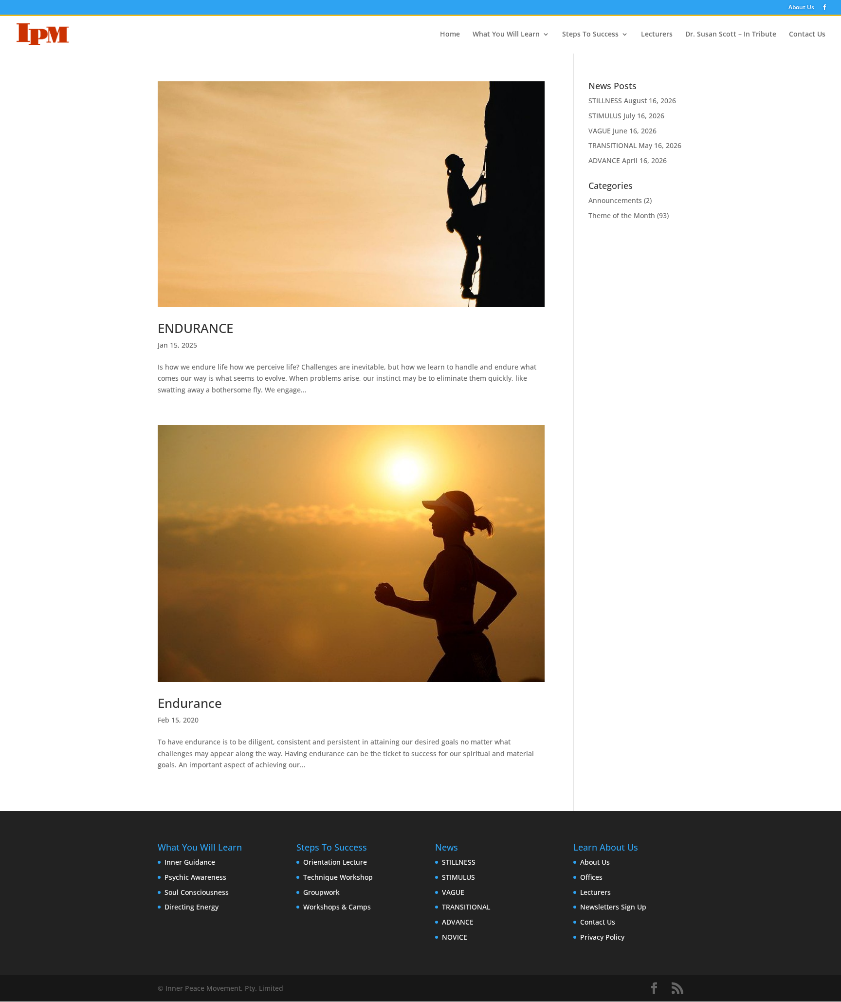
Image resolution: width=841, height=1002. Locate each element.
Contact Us (807, 34)
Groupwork (321, 892)
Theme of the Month (621, 215)
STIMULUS (605, 115)
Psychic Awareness (195, 877)
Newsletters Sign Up (613, 906)
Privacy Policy (602, 937)
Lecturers (657, 34)
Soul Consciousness (197, 892)
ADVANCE (604, 160)
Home (450, 34)
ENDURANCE (195, 328)
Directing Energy (192, 906)
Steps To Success (590, 34)
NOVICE (454, 937)
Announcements (615, 200)
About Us (801, 7)
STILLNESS (605, 100)
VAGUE (599, 130)
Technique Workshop (338, 877)
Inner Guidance (190, 862)
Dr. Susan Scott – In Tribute (730, 34)
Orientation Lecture (335, 862)
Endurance (190, 703)
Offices (591, 877)
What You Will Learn (506, 34)
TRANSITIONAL (612, 145)
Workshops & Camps (337, 906)
